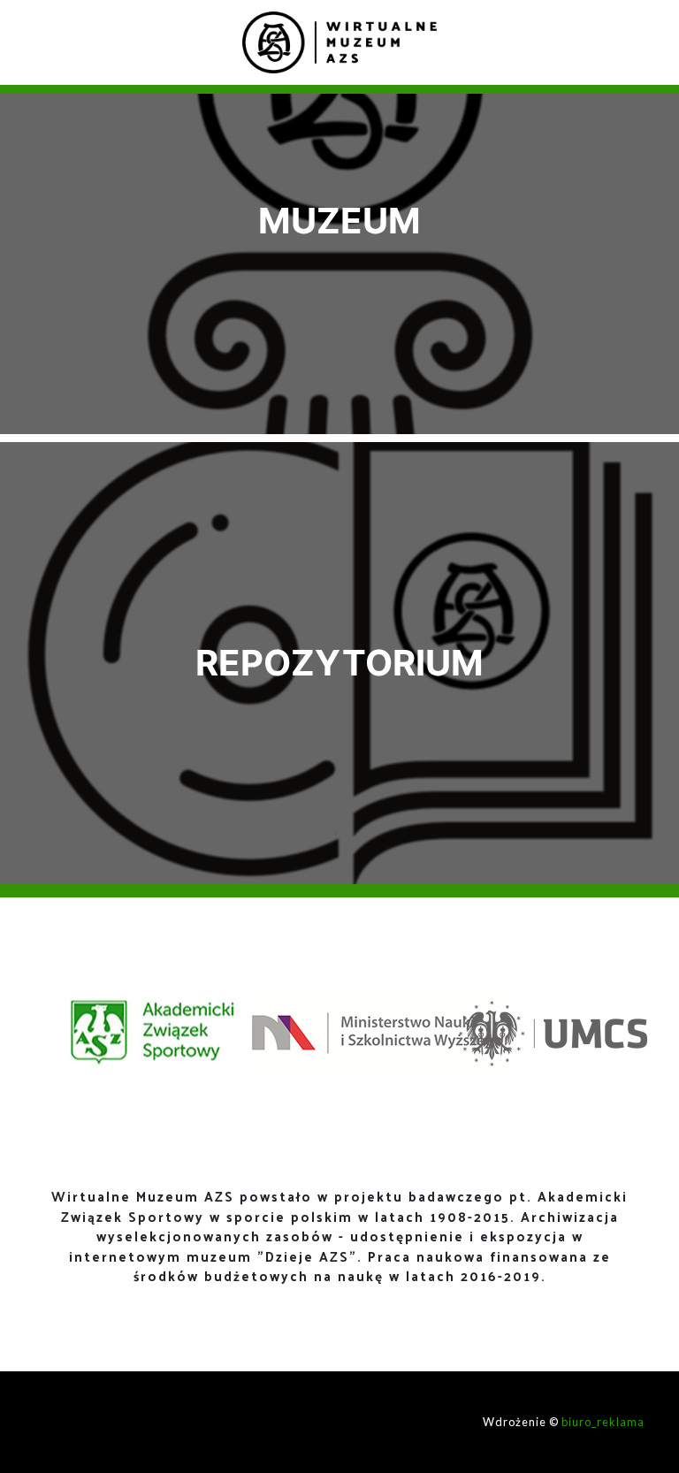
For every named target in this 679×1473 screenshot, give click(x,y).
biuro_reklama (603, 1422)
